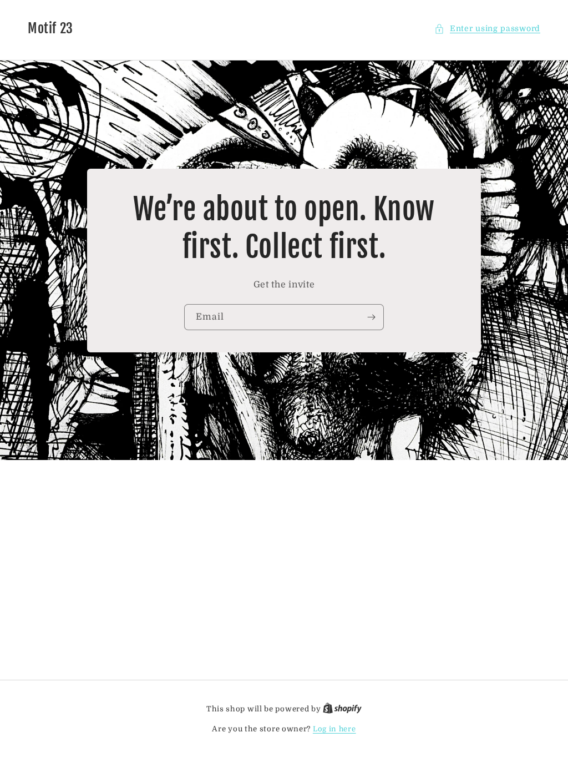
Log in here (334, 729)
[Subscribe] (371, 317)
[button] (487, 29)
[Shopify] (342, 709)
